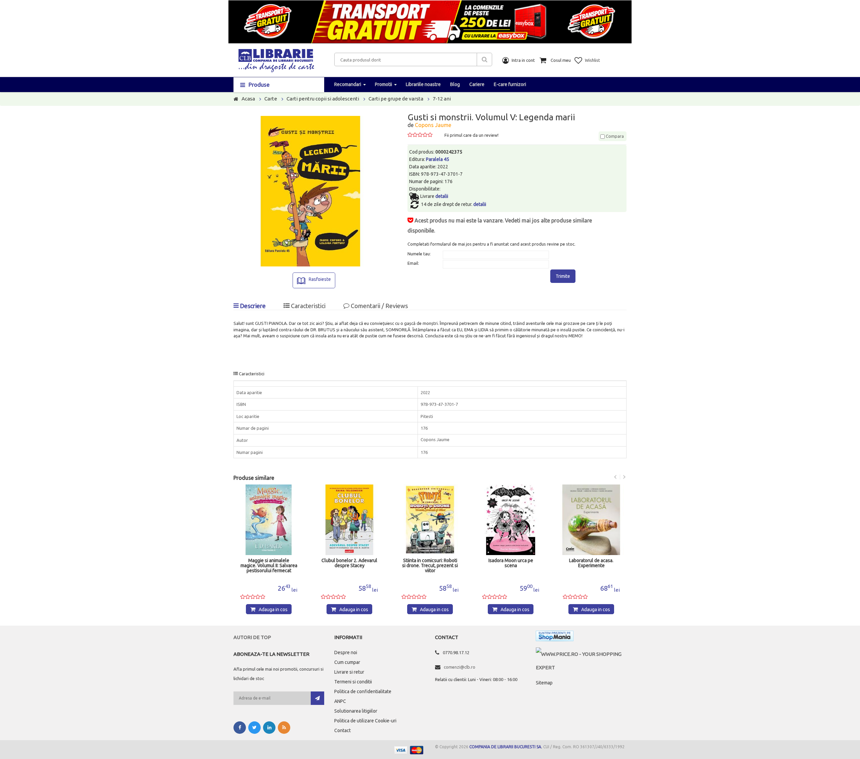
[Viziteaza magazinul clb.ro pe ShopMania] (554, 637)
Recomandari (347, 84)
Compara (614, 136)
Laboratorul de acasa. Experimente (591, 563)
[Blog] (284, 727)
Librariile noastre (423, 84)
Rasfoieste (320, 279)
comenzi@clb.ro (459, 667)
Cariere (476, 84)
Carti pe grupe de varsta (396, 98)
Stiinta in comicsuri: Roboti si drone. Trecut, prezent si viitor (430, 565)
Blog (455, 84)
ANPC (340, 701)
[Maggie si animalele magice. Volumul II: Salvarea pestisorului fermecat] (268, 519)
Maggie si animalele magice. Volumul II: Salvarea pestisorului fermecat (269, 565)
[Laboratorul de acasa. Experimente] (591, 519)
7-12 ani (442, 98)
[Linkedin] (269, 727)
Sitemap (544, 682)
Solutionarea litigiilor (355, 711)
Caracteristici (308, 305)
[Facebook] (239, 727)
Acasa (248, 98)
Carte (270, 98)
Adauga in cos (273, 609)
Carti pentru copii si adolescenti (323, 98)
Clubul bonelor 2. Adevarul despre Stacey (349, 563)
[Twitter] (254, 727)
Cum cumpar (347, 662)
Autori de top (252, 637)
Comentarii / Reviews (378, 305)
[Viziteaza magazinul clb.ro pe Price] (581, 654)
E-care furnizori (510, 84)
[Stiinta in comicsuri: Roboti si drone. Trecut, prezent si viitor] (430, 519)
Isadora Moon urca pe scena (510, 563)
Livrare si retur (349, 672)
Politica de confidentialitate (362, 691)
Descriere (252, 305)
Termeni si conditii (353, 681)
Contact (342, 730)
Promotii (383, 84)
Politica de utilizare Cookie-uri (365, 720)
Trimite (563, 276)
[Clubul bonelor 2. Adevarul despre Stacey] (349, 519)
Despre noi (345, 652)
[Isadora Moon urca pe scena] (510, 519)
